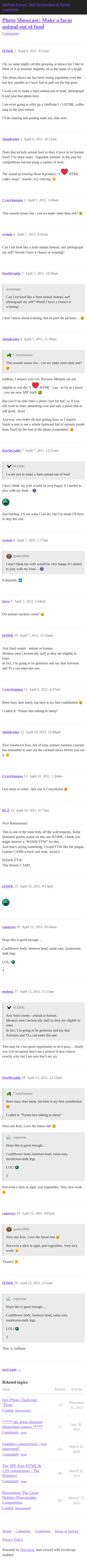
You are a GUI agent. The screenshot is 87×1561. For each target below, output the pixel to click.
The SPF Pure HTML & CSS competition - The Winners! (21, 1471)
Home (6, 1531)
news (24, 1432)
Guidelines (42, 1531)
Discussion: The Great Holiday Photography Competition (20, 1497)
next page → (11, 1369)
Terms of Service (67, 1531)
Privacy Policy (12, 1539)
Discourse (27, 1550)
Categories (23, 1531)
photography (23, 1410)
